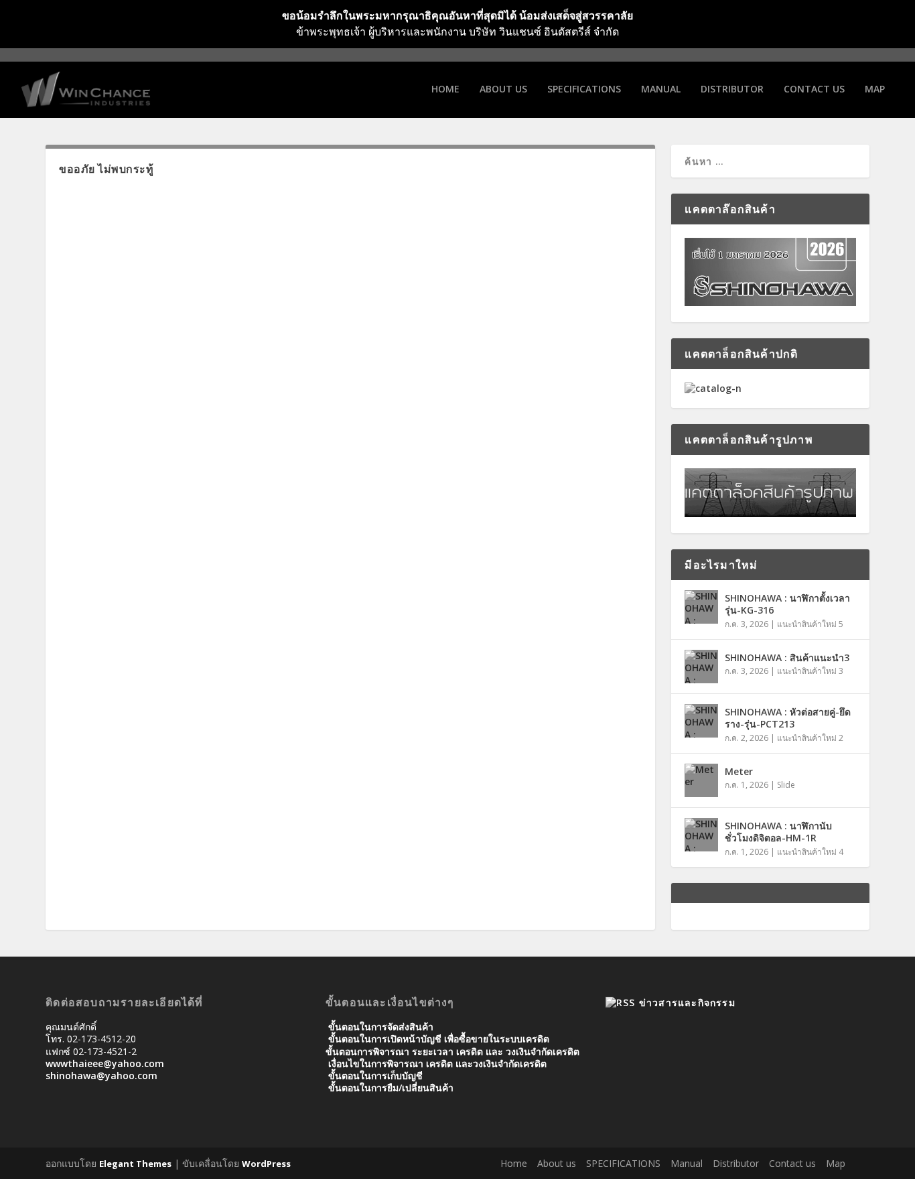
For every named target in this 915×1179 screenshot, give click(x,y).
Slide (786, 784)
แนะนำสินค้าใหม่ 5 (810, 624)
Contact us (814, 89)
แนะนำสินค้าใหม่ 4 (810, 851)
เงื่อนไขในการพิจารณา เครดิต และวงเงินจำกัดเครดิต (437, 1063)
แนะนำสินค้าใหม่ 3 (810, 671)
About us (503, 89)
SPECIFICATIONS (584, 89)
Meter (739, 771)
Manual (661, 89)
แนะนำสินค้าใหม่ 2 (810, 738)
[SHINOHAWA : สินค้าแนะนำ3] (701, 666)
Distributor (732, 89)
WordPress (266, 1164)
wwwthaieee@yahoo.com (105, 1063)
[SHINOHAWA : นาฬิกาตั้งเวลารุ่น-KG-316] (701, 607)
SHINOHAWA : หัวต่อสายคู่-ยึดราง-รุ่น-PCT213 (788, 717)
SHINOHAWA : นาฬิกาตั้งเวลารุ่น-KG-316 (787, 604)
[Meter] (701, 780)
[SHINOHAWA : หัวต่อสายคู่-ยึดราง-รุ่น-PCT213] (701, 721)
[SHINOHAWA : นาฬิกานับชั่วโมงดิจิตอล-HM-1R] (701, 834)
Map (875, 89)
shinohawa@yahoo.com (101, 1075)
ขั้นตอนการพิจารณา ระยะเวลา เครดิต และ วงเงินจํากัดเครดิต (452, 1051)
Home (445, 89)
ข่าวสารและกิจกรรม (687, 1002)
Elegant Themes (135, 1164)
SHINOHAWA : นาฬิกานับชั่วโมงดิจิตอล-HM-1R (778, 831)
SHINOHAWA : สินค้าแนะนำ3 (787, 657)
